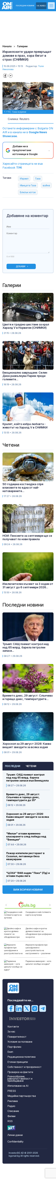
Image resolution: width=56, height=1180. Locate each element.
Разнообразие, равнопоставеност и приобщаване (19, 1078)
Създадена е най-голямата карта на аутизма (38, 913)
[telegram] (42, 1008)
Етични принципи (17, 1062)
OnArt (11, 1128)
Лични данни (15, 1135)
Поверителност (16, 1037)
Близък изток (28, 192)
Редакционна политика (21, 1057)
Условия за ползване (19, 1042)
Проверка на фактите (20, 1072)
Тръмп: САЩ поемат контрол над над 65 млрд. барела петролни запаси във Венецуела (27, 777)
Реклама (12, 1101)
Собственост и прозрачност (24, 1067)
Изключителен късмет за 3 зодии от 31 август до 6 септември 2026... (27, 585)
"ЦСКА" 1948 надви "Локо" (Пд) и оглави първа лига (28, 874)
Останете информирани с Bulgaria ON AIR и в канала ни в (27, 132)
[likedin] (18, 1008)
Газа (37, 178)
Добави (20, 266)
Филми (11, 1116)
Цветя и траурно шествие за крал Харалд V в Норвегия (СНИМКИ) (25, 326)
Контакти (13, 1026)
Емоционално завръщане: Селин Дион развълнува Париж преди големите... (24, 376)
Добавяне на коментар (27, 215)
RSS (10, 1121)
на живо (41, 6)
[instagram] (34, 1008)
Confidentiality (15, 1141)
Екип (10, 1052)
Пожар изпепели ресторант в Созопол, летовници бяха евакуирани (25, 856)
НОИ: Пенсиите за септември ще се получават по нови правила (27, 537)
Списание (13, 1111)
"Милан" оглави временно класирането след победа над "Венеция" (26, 836)
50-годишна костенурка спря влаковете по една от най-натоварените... (22, 487)
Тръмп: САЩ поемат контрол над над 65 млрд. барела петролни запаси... (25, 647)
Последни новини (25, 6)
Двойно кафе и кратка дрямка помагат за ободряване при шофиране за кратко (39, 932)
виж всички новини (28, 889)
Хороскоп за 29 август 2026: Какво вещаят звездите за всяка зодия (27, 816)
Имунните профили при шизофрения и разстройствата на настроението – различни (38, 949)
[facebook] (10, 1008)
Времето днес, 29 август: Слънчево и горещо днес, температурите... (27, 697)
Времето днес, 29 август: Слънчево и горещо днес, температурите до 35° (23, 797)
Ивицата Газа (28, 185)
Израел (24, 178)
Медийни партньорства (21, 1096)
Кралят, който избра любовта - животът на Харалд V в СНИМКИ (24, 425)
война (46, 185)
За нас (11, 1031)
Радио (11, 1106)
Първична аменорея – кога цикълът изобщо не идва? (38, 962)
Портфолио (14, 1047)
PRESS (11, 1091)
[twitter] (26, 1008)
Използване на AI (17, 1086)
